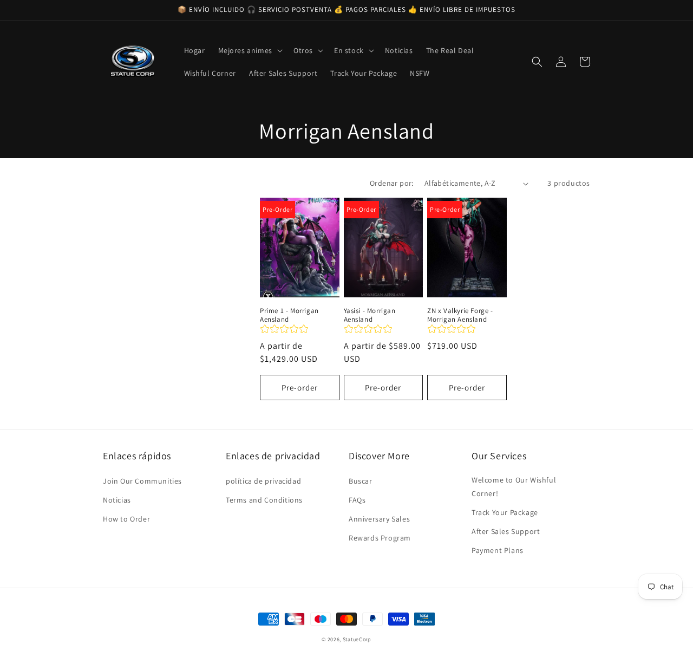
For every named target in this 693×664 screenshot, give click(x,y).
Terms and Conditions (264, 500)
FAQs (357, 500)
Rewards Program (380, 538)
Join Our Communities (142, 481)
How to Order (126, 519)
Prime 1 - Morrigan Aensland (289, 315)
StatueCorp (357, 639)
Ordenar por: (392, 183)
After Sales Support (506, 531)
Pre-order (300, 387)
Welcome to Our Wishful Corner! (514, 486)
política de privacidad (263, 481)
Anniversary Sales (379, 519)
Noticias (117, 500)
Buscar (360, 481)
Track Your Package (505, 512)
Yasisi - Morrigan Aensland (370, 315)
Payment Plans (498, 550)
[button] (249, 50)
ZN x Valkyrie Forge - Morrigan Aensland (460, 315)
